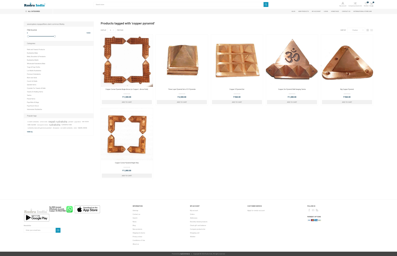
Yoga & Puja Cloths (33, 67)
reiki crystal (32, 125)
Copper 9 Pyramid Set (237, 89)
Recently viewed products (198, 222)
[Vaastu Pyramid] (347, 61)
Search (266, 4)
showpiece (56, 128)
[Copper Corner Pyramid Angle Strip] (127, 134)
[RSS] (317, 210)
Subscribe (58, 230)
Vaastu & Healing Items (35, 92)
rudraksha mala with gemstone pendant (40, 128)
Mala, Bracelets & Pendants (36, 56)
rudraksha (54, 124)
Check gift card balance (198, 225)
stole (75, 128)
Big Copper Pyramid (347, 89)
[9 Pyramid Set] (237, 61)
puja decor (77, 122)
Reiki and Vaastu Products (36, 49)
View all (30, 132)
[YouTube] (313, 210)
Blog (134, 225)
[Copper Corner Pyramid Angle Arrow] (127, 61)
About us (136, 244)
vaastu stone (82, 128)
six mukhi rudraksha (66, 128)
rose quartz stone (42, 125)
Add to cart (127, 102)
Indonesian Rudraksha (34, 109)
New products (137, 229)
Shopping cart (194, 233)
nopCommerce (185, 254)
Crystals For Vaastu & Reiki (36, 88)
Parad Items (31, 99)
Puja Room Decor (33, 106)
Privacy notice (137, 237)
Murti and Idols (32, 78)
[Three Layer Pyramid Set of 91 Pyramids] (182, 61)
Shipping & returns (139, 233)
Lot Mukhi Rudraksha (34, 71)
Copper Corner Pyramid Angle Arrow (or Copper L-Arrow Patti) (127, 89)
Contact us (136, 214)
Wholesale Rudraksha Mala (36, 64)
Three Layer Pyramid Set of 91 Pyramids (182, 89)
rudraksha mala (66, 125)
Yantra (29, 95)
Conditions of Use (139, 240)
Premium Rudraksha (34, 74)
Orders (192, 214)
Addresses (193, 218)
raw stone (85, 122)
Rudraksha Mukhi (32, 60)
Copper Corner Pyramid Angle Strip (127, 163)
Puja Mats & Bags (33, 102)
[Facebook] (309, 210)
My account (342, 6)
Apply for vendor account (256, 210)
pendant (70, 122)
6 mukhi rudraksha (33, 122)
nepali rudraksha (57, 121)
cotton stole (43, 122)
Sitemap (135, 210)
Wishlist (192, 237)
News (134, 222)
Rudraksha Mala (32, 53)
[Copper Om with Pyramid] (292, 61)
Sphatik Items (31, 85)
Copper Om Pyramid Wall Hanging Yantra (292, 89)
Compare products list (355, 6)
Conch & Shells (32, 81)
